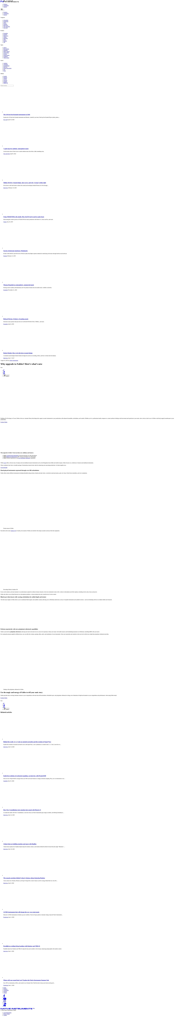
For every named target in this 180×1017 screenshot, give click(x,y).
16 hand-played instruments (12, 455)
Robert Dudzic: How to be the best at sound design (17, 353)
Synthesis (5, 56)
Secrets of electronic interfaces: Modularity (15, 251)
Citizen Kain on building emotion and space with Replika (19, 844)
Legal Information (7, 1012)
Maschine (5, 38)
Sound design (6, 55)
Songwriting (6, 52)
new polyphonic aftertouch (24, 458)
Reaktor (5, 41)
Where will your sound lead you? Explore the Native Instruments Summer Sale (26, 980)
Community (6, 5)
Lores (5, 462)
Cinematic (5, 64)
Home (4, 987)
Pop (4, 69)
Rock (4, 70)
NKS (4, 39)
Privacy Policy (6, 1014)
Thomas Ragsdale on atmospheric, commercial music (18, 285)
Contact (5, 1015)
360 (4, 42)
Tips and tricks (6, 26)
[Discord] (4, 1006)
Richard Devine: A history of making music (15, 319)
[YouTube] (4, 999)
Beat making (6, 49)
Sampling (5, 50)
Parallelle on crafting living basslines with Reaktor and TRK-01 (21, 946)
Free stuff (5, 27)
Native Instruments (14, 360)
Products (5, 4)
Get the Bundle (4, 467)
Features (5, 24)
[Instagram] (4, 1002)
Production (5, 21)
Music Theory (6, 51)
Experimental (6, 65)
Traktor (5, 37)
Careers (5, 992)
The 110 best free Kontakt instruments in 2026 (16, 114)
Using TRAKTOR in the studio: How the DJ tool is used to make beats (23, 217)
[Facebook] (4, 997)
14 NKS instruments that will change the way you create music (21, 912)
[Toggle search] (2, 10)
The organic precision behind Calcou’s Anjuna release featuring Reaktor (24, 878)
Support (5, 6)
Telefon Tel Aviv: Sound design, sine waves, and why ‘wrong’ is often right (24, 182)
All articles (5, 20)
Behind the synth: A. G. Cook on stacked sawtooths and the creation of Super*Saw (27, 742)
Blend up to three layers (11, 456)
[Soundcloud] (4, 1003)
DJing (4, 22)
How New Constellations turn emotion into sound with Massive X (22, 810)
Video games (6, 57)
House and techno (7, 68)
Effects (4, 47)
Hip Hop (5, 67)
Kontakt (5, 34)
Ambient (5, 63)
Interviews (5, 25)
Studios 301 (13, 530)
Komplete (5, 33)
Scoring (5, 54)
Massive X (5, 35)
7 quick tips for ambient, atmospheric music (16, 148)
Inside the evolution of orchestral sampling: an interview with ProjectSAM (24, 776)
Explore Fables (4, 422)
